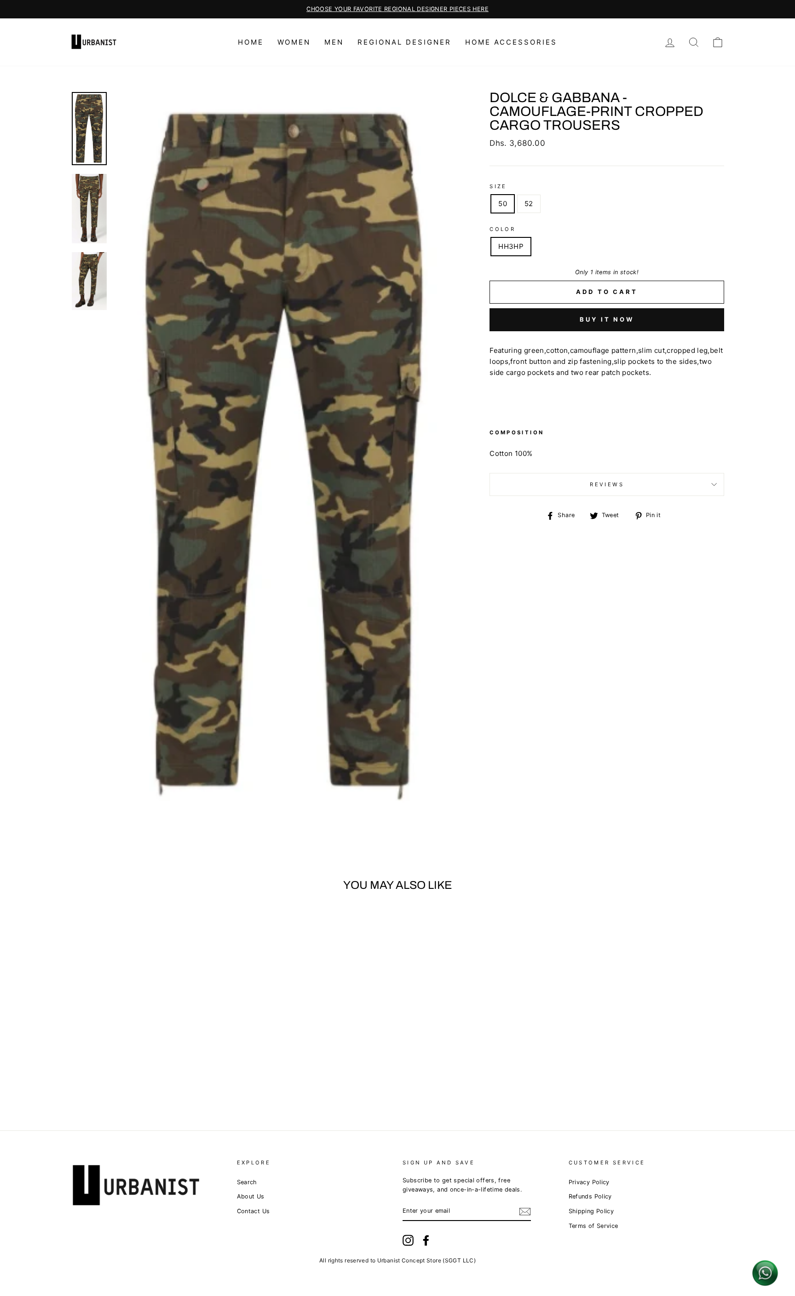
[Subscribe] (525, 1211)
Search (247, 1182)
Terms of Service (593, 1225)
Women (294, 42)
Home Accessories (511, 42)
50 (502, 203)
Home (251, 42)
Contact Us (253, 1211)
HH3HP (511, 246)
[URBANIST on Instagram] (408, 1240)
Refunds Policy (590, 1196)
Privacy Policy (589, 1182)
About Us (251, 1196)
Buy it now (607, 319)
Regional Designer (404, 42)
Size (498, 186)
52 (528, 203)
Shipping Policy (591, 1211)
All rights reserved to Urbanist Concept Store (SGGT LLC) (397, 1260)
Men (334, 42)
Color (502, 229)
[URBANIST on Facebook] (426, 1240)
